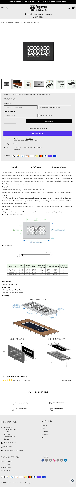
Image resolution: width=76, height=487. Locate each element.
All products (9, 22)
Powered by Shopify (26, 483)
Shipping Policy (6, 467)
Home (2, 22)
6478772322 (7, 446)
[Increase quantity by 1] (14, 121)
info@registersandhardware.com (14, 450)
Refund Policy (5, 470)
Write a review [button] (67, 381)
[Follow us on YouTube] (61, 460)
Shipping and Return (59, 167)
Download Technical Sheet (38, 129)
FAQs (43, 428)
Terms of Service (6, 461)
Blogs (43, 437)
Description (14, 167)
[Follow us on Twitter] (46, 460)
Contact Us (45, 434)
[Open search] (7, 8)
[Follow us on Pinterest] (58, 460)
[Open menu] (2, 8)
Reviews (44, 425)
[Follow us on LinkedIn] (65, 460)
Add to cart (49, 121)
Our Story (44, 431)
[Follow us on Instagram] (54, 460)
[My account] (69, 8)
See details (29, 139)
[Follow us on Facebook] (42, 460)
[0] (73, 8)
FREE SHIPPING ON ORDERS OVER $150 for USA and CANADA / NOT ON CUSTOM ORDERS (38, 2)
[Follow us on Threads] (50, 460)
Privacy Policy (5, 464)
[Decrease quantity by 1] (6, 121)
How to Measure (35, 167)
